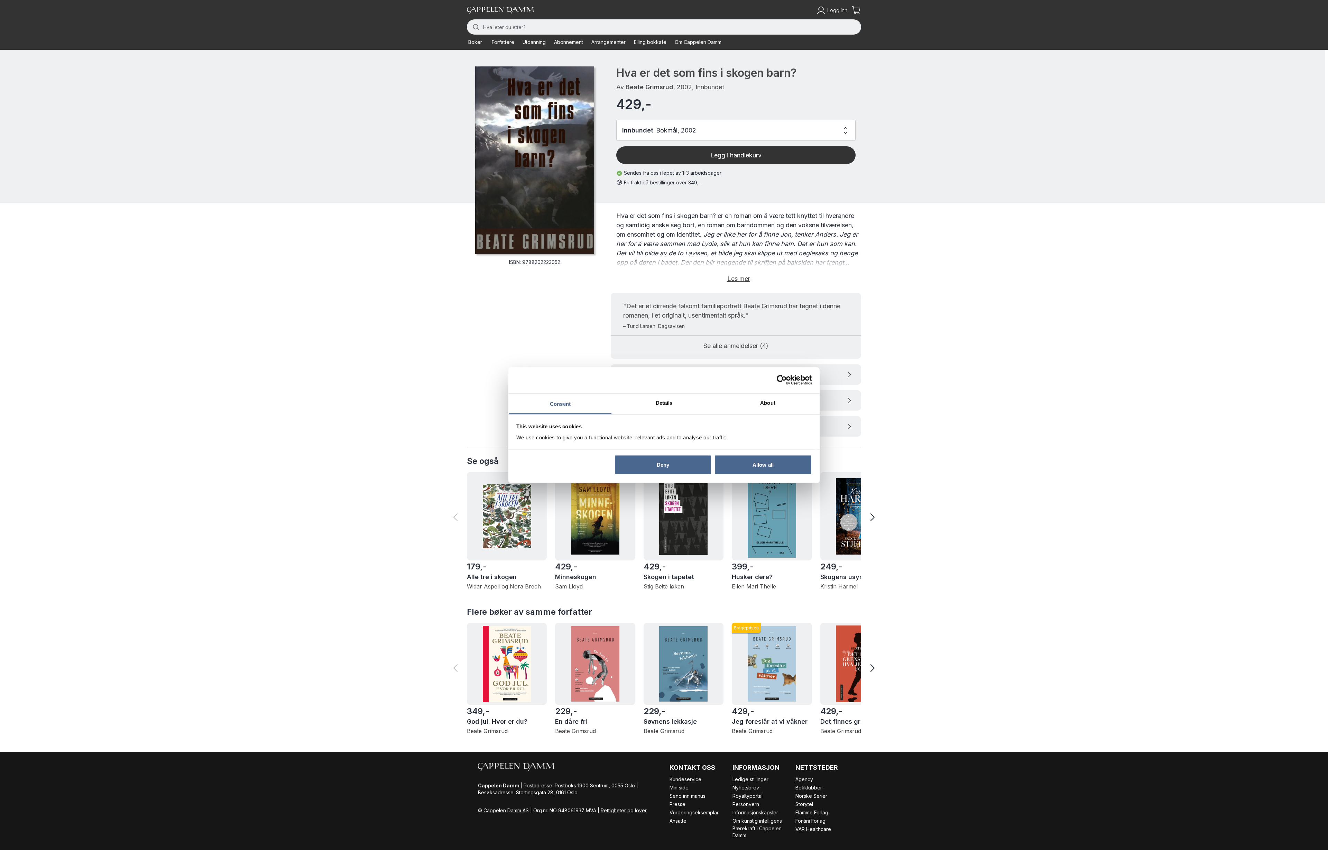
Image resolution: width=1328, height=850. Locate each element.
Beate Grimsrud (649, 87)
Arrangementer (608, 42)
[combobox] (664, 27)
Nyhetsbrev (745, 787)
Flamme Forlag (811, 812)
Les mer (738, 278)
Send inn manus (688, 796)
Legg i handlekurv (736, 155)
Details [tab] (664, 402)
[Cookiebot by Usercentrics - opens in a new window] (781, 380)
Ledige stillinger (750, 779)
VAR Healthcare (813, 829)
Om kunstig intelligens (757, 821)
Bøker (475, 42)
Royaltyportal (747, 796)
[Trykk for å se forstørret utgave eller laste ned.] (534, 160)
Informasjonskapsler (755, 812)
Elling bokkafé (650, 42)
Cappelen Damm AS (506, 810)
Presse (677, 804)
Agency (804, 779)
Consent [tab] (560, 403)
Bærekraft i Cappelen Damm (757, 831)
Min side (679, 787)
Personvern (745, 804)
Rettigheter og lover (624, 810)
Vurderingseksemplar (694, 812)
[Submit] (475, 27)
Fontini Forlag (810, 821)
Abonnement (568, 42)
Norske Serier (811, 796)
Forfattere (503, 42)
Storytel (804, 804)
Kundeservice (685, 779)
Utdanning (534, 42)
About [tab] (767, 402)
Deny (663, 465)
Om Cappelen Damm (698, 42)
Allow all (763, 465)
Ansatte (678, 821)
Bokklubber (808, 787)
